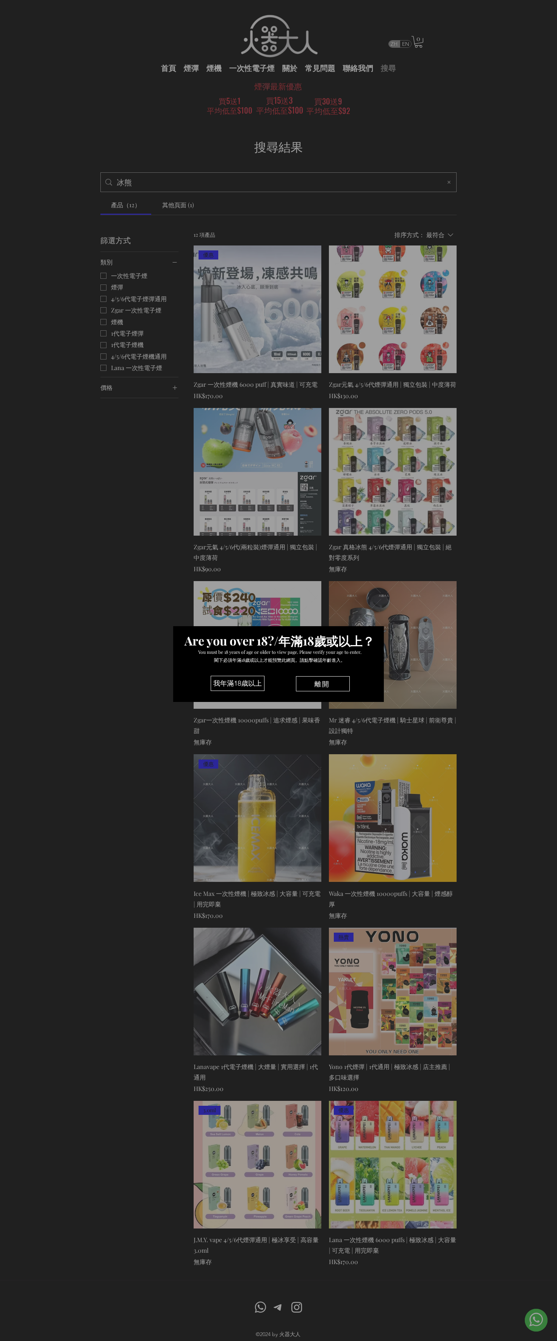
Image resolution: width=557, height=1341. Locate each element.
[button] (237, 683)
